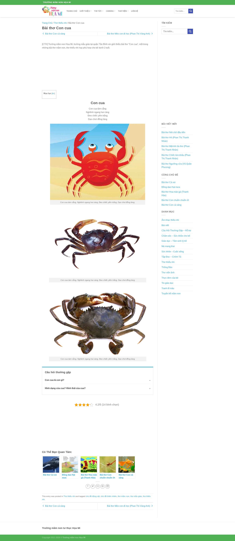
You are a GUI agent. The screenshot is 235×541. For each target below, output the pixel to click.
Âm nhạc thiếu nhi (170, 220)
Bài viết (165, 225)
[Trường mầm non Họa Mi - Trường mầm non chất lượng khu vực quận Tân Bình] (52, 11)
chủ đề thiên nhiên (109, 496)
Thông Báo (167, 267)
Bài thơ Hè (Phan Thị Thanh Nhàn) (175, 139)
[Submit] (190, 11)
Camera (110, 11)
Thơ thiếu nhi (60, 23)
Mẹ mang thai (168, 246)
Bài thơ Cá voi (168, 182)
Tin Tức (98, 11)
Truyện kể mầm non (171, 293)
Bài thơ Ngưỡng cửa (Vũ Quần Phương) (177, 165)
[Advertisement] (97, 68)
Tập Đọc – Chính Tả (171, 257)
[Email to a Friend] (97, 486)
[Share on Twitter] (93, 486)
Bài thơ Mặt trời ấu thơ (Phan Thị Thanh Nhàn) (176, 148)
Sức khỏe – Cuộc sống (173, 251)
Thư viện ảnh (168, 272)
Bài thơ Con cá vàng (55, 34)
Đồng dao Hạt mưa (171, 187)
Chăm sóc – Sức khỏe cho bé (176, 236)
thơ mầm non (123, 496)
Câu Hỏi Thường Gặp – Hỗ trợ (176, 230)
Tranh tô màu (168, 288)
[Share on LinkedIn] (107, 486)
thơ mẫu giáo (136, 496)
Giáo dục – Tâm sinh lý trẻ (174, 241)
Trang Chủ (71, 11)
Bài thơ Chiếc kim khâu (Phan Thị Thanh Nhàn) (176, 157)
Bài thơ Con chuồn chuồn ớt (175, 200)
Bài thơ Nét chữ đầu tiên (173, 132)
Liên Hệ (134, 11)
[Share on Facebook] (88, 486)
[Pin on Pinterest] (102, 486)
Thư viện (122, 11)
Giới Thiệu (85, 11)
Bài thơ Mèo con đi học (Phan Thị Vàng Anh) (129, 34)
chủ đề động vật (93, 496)
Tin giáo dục (167, 283)
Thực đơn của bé (170, 278)
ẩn (53, 93)
